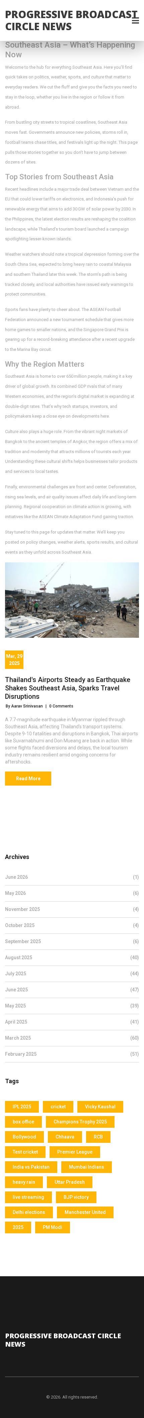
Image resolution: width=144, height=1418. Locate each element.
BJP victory (76, 1197)
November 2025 (72, 909)
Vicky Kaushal (100, 1106)
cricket (58, 1106)
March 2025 (72, 1038)
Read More (28, 778)
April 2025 (72, 1022)
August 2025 (72, 957)
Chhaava (65, 1136)
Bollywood (24, 1136)
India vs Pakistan (31, 1167)
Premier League (74, 1152)
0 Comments (61, 706)
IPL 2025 (22, 1106)
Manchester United (85, 1212)
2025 (18, 1227)
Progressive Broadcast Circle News (71, 20)
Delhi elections (29, 1212)
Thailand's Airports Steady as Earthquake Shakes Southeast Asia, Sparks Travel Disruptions (67, 688)
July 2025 (72, 973)
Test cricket (25, 1152)
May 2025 (72, 1005)
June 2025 (72, 989)
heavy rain (24, 1182)
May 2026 (72, 893)
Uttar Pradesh (70, 1182)
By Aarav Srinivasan (24, 706)
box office (23, 1121)
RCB (98, 1136)
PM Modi (52, 1227)
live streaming (28, 1197)
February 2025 (72, 1054)
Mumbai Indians (86, 1167)
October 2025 (72, 925)
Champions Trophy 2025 (80, 1121)
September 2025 (72, 941)
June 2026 (72, 877)
